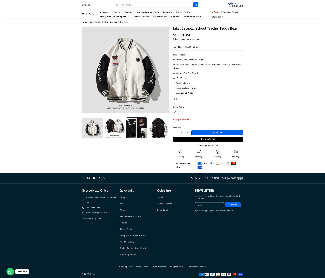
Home (84, 22)
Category (124, 197)
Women (123, 210)
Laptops (123, 223)
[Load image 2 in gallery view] (114, 127)
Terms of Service (164, 203)
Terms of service (159, 266)
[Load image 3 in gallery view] (136, 127)
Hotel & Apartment (128, 254)
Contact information (197, 266)
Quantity (177, 127)
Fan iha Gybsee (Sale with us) (133, 248)
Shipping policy (177, 266)
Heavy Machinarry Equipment (133, 235)
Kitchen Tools (126, 229)
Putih (180, 112)
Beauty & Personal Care (130, 216)
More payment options (208, 145)
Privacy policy (141, 266)
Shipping (177, 39)
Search (160, 197)
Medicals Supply (127, 242)
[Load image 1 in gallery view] (92, 127)
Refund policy (163, 210)
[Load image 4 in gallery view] (158, 127)
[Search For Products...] (195, 4)
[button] (235, 5)
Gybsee (93, 274)
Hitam (175, 112)
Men (122, 203)
